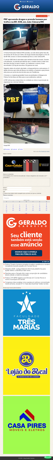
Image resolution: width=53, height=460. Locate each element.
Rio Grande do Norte (42, 16)
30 (46, 210)
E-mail (5, 189)
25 (13, 210)
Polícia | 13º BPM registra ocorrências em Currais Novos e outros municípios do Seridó (25, 278)
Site (4, 191)
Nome (5, 187)
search (48, 198)
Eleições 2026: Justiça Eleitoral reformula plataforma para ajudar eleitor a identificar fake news (25, 269)
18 (13, 208)
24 (6, 210)
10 (6, 206)
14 (33, 206)
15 (39, 206)
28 (33, 210)
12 (19, 206)
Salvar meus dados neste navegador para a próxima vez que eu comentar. (23, 193)
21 (32, 208)
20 (26, 208)
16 (46, 206)
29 (39, 210)
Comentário (6, 177)
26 (19, 210)
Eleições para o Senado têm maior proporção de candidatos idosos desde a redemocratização (26, 274)
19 (19, 208)
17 (6, 208)
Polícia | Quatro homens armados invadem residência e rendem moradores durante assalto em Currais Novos (27, 265)
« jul (26, 213)
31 (6, 212)
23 (46, 208)
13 (26, 206)
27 (26, 210)
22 (39, 208)
